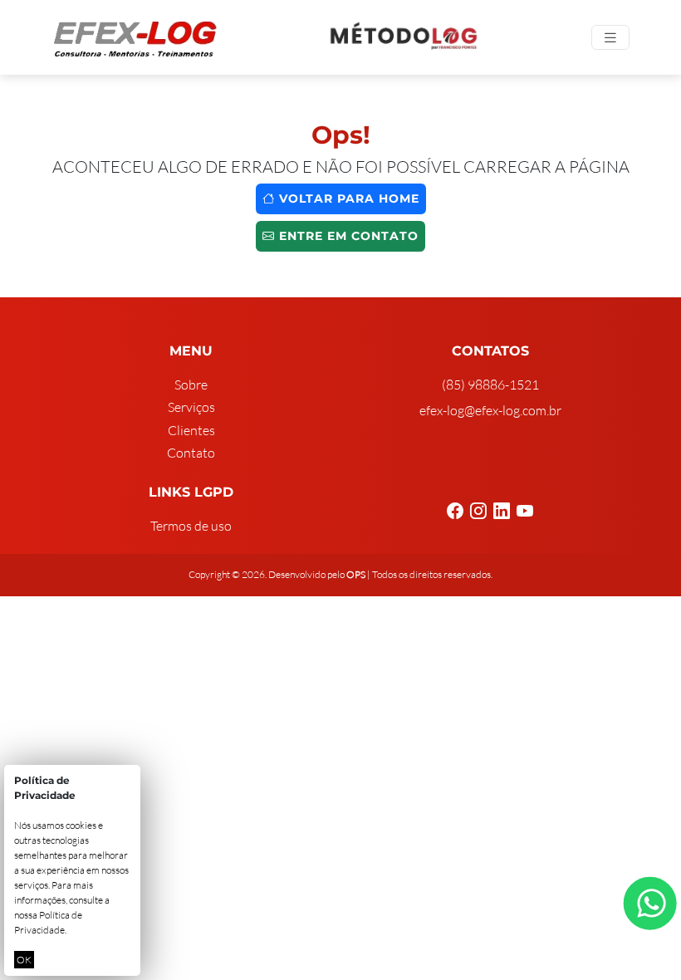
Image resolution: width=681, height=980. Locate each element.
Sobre (191, 384)
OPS (355, 574)
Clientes (191, 430)
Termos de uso (191, 525)
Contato (191, 452)
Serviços (191, 407)
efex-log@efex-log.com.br (490, 410)
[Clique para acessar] (404, 37)
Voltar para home (347, 198)
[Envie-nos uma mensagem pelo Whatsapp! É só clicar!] (650, 903)
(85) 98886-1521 (490, 384)
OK (24, 959)
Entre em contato (347, 235)
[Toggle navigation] (610, 38)
